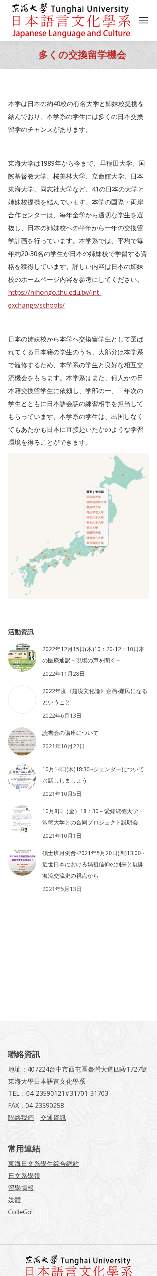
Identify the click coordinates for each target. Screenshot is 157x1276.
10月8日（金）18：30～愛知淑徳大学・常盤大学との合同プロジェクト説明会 (93, 816)
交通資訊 (53, 1117)
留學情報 (21, 1187)
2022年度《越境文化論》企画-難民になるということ (94, 696)
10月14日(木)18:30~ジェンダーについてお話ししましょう (93, 774)
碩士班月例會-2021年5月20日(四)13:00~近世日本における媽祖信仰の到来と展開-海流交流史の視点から (94, 864)
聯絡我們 (21, 1117)
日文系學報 (24, 1175)
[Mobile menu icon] (143, 20)
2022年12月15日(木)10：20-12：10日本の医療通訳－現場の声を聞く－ (93, 654)
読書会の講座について (70, 733)
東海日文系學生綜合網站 (43, 1163)
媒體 (14, 1199)
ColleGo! (20, 1211)
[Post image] (22, 657)
